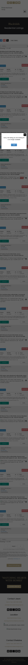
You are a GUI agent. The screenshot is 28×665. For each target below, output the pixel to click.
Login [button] (14, 40)
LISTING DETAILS (4, 79)
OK (14, 144)
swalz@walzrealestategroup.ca (14, 646)
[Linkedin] (16, 3)
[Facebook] (8, 3)
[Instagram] (11, 3)
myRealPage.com (16, 558)
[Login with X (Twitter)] (7, 41)
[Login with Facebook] (1, 41)
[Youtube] (19, 3)
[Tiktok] (13, 3)
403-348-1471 (18, 644)
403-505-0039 (4, 85)
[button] (24, 11)
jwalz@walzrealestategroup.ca (14, 605)
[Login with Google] (4, 41)
